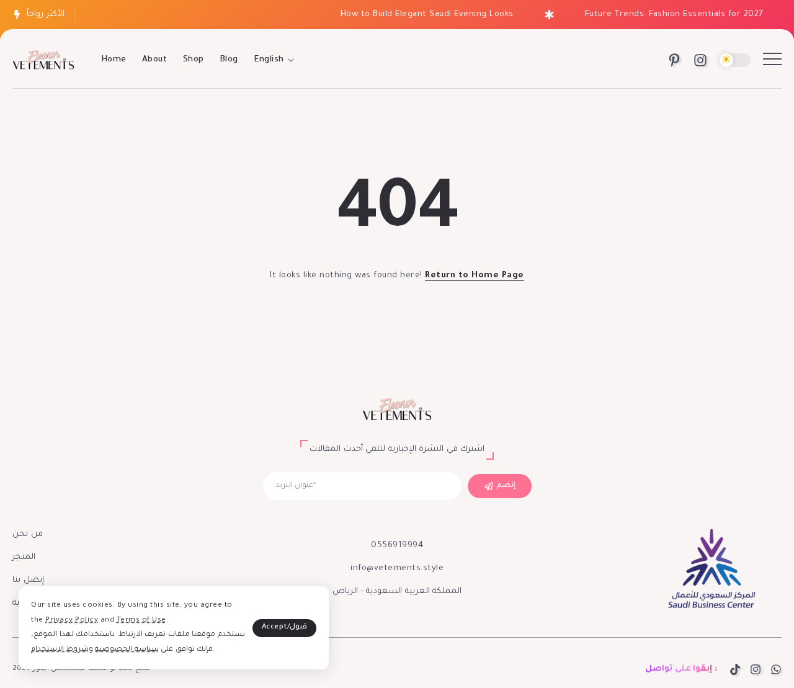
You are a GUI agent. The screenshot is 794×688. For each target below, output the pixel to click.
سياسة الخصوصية (127, 650)
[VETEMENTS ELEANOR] (43, 61)
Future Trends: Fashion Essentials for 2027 (669, 14)
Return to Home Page (474, 275)
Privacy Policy (71, 621)
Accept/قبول (285, 627)
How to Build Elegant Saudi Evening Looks (422, 14)
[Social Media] (674, 60)
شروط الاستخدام (60, 650)
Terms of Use (141, 621)
